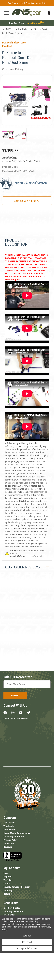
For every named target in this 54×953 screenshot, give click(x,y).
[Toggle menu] (6, 13)
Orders (7, 883)
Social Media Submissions (16, 833)
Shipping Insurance (13, 911)
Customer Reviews (22, 567)
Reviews (7, 846)
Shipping (7, 890)
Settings (27, 935)
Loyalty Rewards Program (16, 886)
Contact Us (9, 822)
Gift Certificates (11, 907)
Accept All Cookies (27, 948)
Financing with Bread (14, 836)
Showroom (8, 843)
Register (7, 876)
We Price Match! (15, 3)
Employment (10, 829)
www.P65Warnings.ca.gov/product (26, 556)
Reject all (27, 942)
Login (6, 873)
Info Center (9, 914)
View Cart (8, 880)
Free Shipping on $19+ (36, 3)
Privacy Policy (10, 840)
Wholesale (8, 826)
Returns (7, 893)
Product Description (16, 242)
